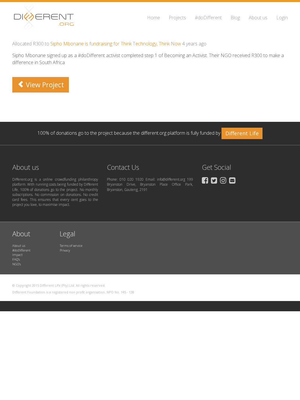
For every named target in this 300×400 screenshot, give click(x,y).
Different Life (242, 133)
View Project (44, 84)
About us (258, 17)
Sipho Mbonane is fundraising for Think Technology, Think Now (115, 43)
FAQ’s (16, 259)
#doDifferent (208, 17)
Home (153, 17)
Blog (235, 17)
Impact (17, 254)
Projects (177, 17)
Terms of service (71, 245)
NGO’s (16, 264)
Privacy (65, 250)
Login (282, 17)
